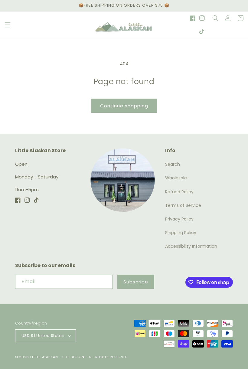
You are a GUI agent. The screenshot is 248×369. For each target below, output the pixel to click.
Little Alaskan (44, 356)
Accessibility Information (191, 246)
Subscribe (135, 282)
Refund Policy (179, 192)
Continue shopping (124, 106)
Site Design (73, 356)
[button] (7, 24)
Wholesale (176, 178)
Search (172, 164)
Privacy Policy (179, 219)
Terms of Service (183, 205)
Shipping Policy (180, 233)
